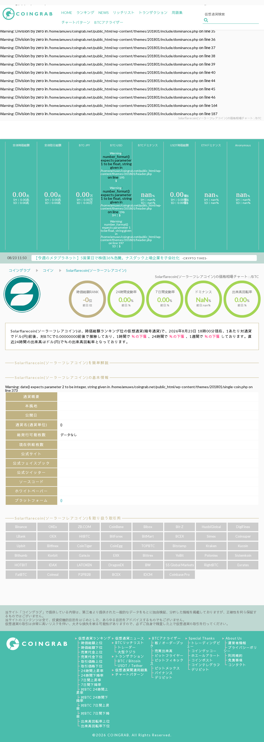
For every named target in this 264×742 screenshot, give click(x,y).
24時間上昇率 (92, 671)
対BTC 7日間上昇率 (93, 707)
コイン (48, 270)
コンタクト (237, 665)
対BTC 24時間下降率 (92, 699)
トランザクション (129, 656)
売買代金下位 (92, 657)
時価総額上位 (92, 643)
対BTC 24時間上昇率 (92, 691)
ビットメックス (167, 668)
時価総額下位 (92, 647)
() (61, 500)
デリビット (164, 677)
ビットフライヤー (169, 655)
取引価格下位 (92, 666)
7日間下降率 (91, 685)
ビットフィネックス (167, 662)
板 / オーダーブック (167, 644)
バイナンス (164, 673)
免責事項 (235, 660)
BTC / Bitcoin (129, 661)
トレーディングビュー (203, 644)
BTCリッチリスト (129, 643)
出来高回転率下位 (95, 726)
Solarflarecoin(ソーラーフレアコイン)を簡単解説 (62, 363)
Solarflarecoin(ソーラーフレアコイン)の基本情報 (62, 377)
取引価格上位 (92, 661)
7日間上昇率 (91, 680)
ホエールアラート (205, 655)
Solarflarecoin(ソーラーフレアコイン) (96, 270)
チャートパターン (129, 674)
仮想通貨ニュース (129, 638)
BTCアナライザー (166, 638)
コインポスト (202, 660)
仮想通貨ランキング (94, 638)
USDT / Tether (130, 666)
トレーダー (127, 647)
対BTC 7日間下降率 (93, 715)
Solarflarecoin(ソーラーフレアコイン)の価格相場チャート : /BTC (207, 276)
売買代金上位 (92, 652)
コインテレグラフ (205, 665)
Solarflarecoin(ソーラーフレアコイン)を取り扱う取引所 (68, 518)
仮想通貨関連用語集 (131, 670)
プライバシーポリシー (240, 649)
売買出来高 (164, 651)
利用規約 (235, 655)
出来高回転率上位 (95, 721)
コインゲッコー (204, 651)
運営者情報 (237, 643)
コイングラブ (19, 270)
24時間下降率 (92, 675)
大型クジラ (127, 652)
